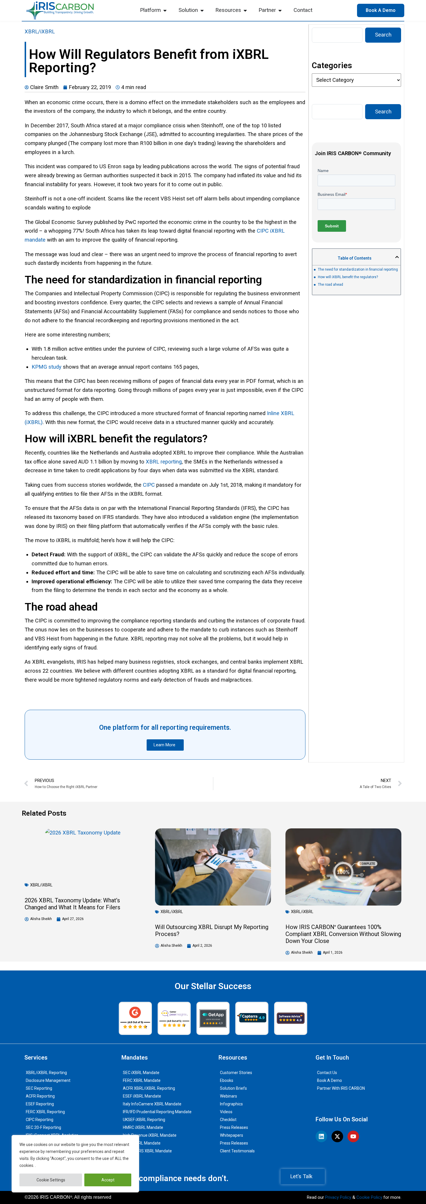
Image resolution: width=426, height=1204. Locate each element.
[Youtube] (353, 1136)
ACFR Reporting (40, 1096)
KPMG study (46, 367)
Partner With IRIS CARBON (341, 1088)
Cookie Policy (369, 1197)
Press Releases (234, 1127)
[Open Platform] (165, 10)
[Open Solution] (202, 10)
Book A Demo (329, 1080)
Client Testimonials (237, 1151)
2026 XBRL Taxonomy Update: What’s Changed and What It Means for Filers (72, 904)
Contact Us (327, 1072)
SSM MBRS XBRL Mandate (147, 1151)
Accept (107, 1180)
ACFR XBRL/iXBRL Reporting (149, 1088)
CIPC (149, 485)
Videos (226, 1111)
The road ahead (330, 285)
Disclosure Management (48, 1080)
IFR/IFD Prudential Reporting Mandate (157, 1111)
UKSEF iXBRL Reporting (144, 1119)
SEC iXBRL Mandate (141, 1072)
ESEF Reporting (40, 1104)
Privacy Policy (338, 1197)
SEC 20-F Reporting (43, 1127)
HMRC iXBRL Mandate (143, 1127)
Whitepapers (231, 1135)
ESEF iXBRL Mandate (142, 1096)
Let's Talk (301, 1176)
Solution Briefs (233, 1088)
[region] (75, 1163)
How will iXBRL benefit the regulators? (348, 277)
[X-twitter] (337, 1136)
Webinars (228, 1096)
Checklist (228, 1119)
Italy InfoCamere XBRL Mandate (152, 1104)
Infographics (231, 1104)
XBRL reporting (164, 462)
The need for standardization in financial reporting (358, 269)
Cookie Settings (51, 1180)
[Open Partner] (280, 10)
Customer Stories (236, 1072)
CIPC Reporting (39, 1119)
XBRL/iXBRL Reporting (46, 1072)
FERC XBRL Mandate (142, 1080)
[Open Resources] (245, 10)
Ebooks (226, 1080)
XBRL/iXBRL (40, 31)
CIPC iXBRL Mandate (142, 1143)
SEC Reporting (39, 1088)
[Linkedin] (321, 1136)
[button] (397, 257)
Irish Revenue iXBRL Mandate (149, 1135)
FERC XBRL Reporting (45, 1111)
